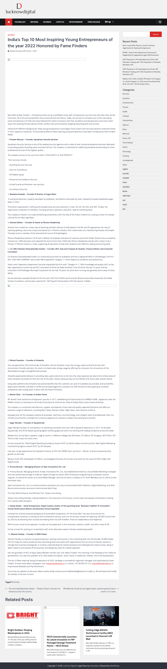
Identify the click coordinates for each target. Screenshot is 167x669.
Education (126, 98)
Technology (20, 22)
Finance (125, 107)
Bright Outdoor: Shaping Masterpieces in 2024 (20, 631)
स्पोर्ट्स (125, 204)
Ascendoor (94, 665)
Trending (126, 156)
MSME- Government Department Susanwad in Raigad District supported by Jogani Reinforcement (141, 53)
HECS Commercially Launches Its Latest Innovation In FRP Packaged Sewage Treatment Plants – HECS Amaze (62, 641)
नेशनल (125, 182)
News (125, 129)
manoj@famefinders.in (101, 563)
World (125, 164)
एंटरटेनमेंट (126, 173)
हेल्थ (124, 209)
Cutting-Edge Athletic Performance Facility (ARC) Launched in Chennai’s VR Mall (99, 634)
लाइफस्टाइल (126, 195)
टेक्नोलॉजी (126, 178)
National (34, 22)
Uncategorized (128, 160)
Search (156, 34)
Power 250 (127, 138)
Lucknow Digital (69, 665)
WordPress (114, 665)
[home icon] (8, 22)
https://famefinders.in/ (55, 563)
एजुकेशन (125, 169)
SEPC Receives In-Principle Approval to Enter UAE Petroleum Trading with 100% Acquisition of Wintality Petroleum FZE (142, 62)
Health (125, 111)
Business (47, 22)
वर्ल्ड (124, 200)
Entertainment (76, 22)
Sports (125, 147)
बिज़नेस (125, 191)
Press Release (94, 22)
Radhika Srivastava (16, 51)
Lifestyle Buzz (128, 120)
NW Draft (126, 133)
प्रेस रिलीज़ (126, 187)
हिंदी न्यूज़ (108, 22)
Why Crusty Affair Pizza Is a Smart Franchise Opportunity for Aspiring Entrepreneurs (139, 46)
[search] (160, 22)
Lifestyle (60, 22)
